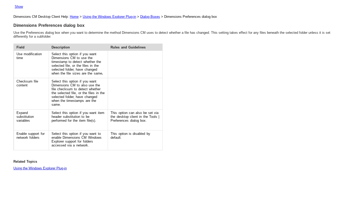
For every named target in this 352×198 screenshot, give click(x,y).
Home (74, 17)
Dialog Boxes (150, 17)
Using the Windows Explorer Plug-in (109, 17)
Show (19, 7)
